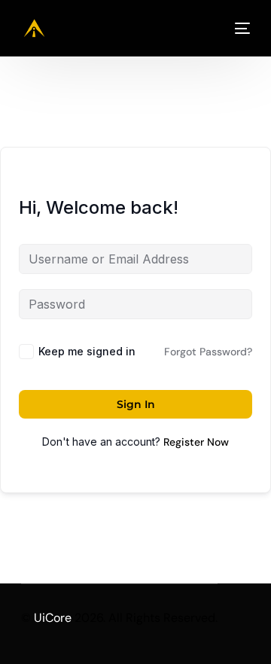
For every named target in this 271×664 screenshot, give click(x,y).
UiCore (53, 618)
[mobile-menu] (237, 28)
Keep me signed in (87, 351)
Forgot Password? (208, 351)
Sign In (136, 404)
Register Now (196, 442)
